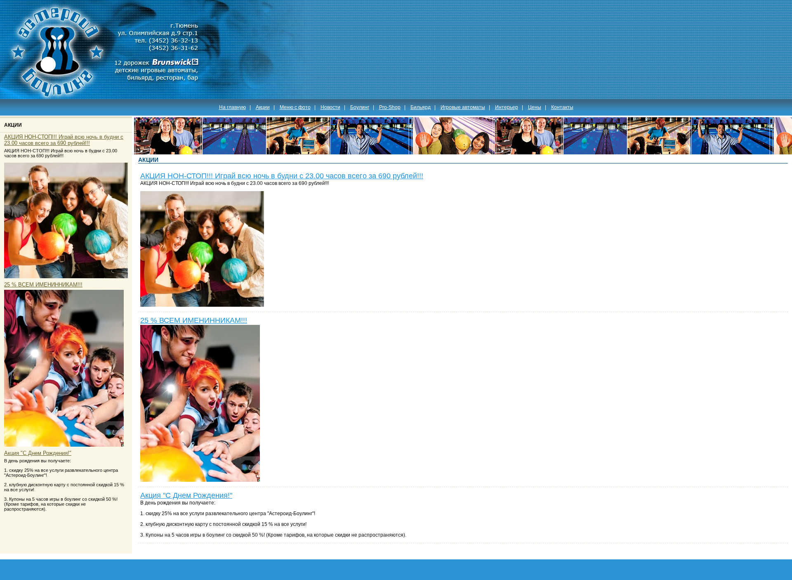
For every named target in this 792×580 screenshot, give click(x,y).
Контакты (562, 107)
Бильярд (420, 107)
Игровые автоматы (463, 107)
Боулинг (359, 107)
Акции (263, 107)
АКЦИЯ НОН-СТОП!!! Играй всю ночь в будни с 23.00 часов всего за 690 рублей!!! (63, 140)
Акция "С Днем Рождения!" (37, 453)
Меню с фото (295, 107)
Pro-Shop (390, 107)
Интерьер (506, 107)
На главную (232, 107)
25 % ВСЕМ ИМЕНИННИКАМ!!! (43, 285)
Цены (534, 107)
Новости (330, 107)
